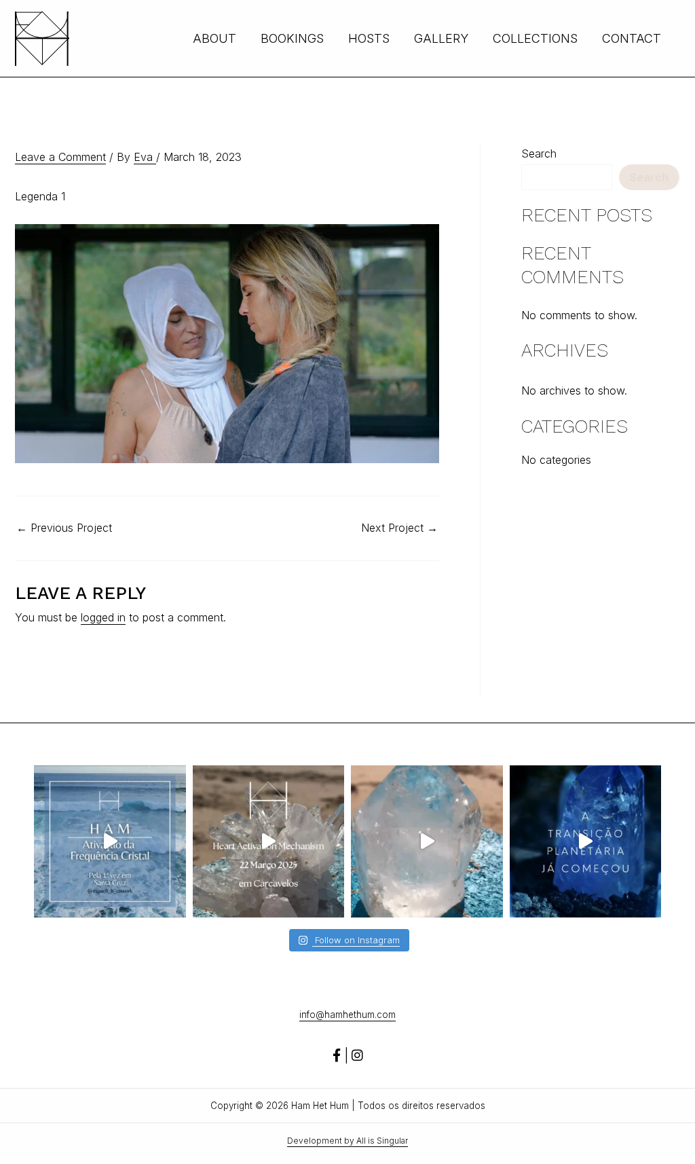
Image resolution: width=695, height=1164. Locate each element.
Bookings (292, 38)
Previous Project (64, 527)
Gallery (441, 38)
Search (539, 153)
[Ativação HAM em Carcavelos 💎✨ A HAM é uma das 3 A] (269, 841)
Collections (535, 38)
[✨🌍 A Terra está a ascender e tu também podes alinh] (110, 841)
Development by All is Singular (347, 1140)
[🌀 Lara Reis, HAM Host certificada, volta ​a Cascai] (586, 841)
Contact (631, 38)
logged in (103, 617)
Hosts (369, 38)
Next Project (399, 527)
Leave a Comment (60, 157)
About (214, 38)
